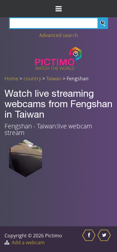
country (32, 78)
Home (11, 78)
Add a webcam (28, 242)
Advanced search (58, 35)
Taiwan (54, 78)
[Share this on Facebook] (89, 239)
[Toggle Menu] (58, 8)
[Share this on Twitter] (104, 239)
